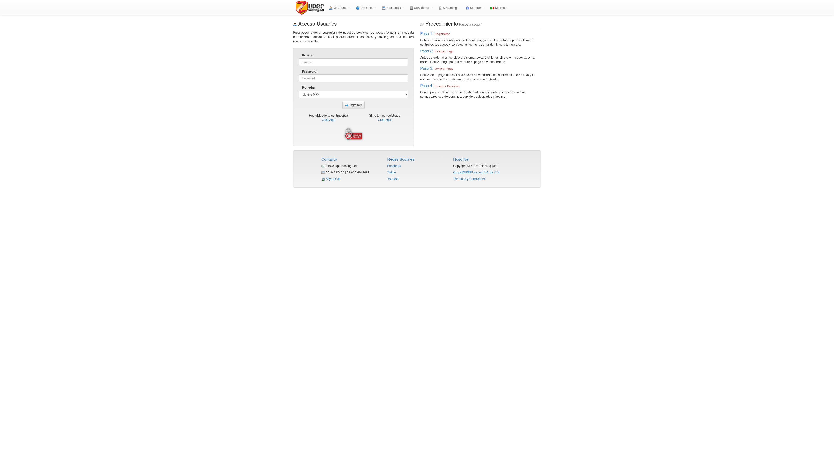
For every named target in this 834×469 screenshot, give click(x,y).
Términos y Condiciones (469, 179)
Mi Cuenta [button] (340, 7)
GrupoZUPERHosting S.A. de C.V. (476, 172)
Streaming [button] (449, 7)
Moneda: (308, 87)
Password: (309, 71)
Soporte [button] (475, 7)
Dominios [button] (366, 7)
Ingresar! (355, 105)
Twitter (391, 172)
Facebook (394, 165)
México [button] (500, 7)
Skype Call (333, 179)
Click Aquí (329, 119)
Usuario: (308, 55)
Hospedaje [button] (393, 7)
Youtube (393, 179)
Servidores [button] (421, 7)
